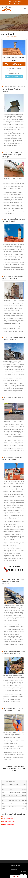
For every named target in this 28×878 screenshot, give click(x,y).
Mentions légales (14, 869)
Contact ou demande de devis (14, 76)
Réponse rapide (14, 570)
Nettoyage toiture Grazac (8, 816)
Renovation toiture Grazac (8, 821)
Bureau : (14, 1)
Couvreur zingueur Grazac (8, 824)
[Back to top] (24, 874)
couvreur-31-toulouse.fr (15, 865)
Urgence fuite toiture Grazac (9, 818)
